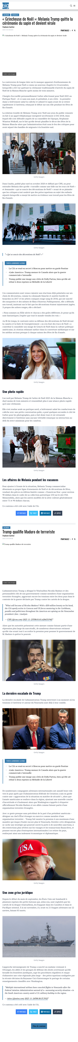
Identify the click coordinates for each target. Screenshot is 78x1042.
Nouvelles (15, 15)
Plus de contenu (39, 1026)
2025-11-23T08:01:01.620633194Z (37, 619)
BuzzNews (6, 15)
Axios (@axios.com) (15, 998)
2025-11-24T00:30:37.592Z (36, 998)
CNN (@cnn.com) (14, 619)
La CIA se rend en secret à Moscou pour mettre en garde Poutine (38, 268)
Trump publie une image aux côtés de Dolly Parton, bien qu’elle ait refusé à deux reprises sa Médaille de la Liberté (40, 280)
